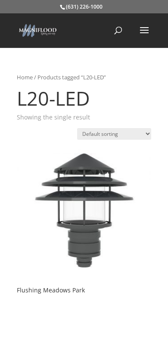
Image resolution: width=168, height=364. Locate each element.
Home (25, 77)
